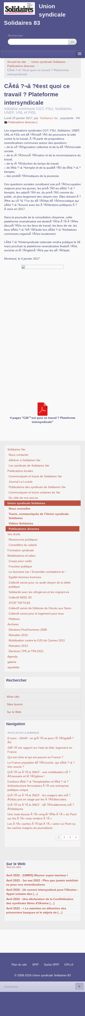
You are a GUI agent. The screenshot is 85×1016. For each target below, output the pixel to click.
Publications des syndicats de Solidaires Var (37, 487)
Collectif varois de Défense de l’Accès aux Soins (40, 608)
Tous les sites (13, 867)
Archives (13, 624)
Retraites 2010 (18, 635)
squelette (13, 667)
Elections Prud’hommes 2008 (28, 629)
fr (79, 986)
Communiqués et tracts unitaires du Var (34, 492)
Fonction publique (20, 566)
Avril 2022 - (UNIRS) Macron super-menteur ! (37, 875)
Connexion (11, 986)
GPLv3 (68, 964)
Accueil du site (16, 61)
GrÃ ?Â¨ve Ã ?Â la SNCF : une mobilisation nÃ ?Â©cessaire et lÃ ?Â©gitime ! (38, 774)
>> (72, 41)
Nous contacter (18, 454)
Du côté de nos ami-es (23, 497)
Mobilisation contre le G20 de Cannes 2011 (37, 640)
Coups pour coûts (20, 561)
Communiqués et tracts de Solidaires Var (35, 476)
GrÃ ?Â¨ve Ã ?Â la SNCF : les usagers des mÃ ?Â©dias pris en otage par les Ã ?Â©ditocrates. (39, 797)
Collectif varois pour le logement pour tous (36, 613)
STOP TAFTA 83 (19, 602)
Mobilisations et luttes (21, 555)
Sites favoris (15, 704)
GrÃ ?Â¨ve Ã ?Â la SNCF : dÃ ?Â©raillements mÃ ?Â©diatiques (40, 807)
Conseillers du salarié (23, 545)
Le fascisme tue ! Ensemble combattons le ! (37, 571)
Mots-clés (13, 696)
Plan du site (19, 964)
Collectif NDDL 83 (20, 597)
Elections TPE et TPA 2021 (26, 651)
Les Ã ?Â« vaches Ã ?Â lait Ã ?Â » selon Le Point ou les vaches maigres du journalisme (41, 826)
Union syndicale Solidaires (48, 61)
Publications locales (20, 471)
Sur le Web (14, 712)
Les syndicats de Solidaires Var (29, 465)
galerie (11, 662)
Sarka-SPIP (51, 964)
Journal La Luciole (21, 481)
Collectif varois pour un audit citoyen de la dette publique (40, 584)
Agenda (12, 656)
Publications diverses (21, 66)
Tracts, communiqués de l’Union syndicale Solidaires (39, 516)
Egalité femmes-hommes (25, 577)
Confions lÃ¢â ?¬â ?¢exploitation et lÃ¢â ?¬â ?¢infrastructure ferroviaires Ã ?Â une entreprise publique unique (38, 786)
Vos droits (13, 534)
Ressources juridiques (23, 539)
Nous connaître (19, 508)
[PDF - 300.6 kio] (42, 409)
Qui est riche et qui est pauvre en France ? (35, 757)
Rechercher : (16, 35)
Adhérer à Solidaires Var (24, 460)
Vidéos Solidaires (21, 523)
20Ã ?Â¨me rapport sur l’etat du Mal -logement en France (39, 749)
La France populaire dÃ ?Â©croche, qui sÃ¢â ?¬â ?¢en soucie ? (41, 764)
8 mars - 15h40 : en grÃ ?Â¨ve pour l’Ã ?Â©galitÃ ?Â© (40, 740)
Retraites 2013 (18, 645)
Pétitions (14, 619)
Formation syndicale (20, 550)
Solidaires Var (49, 118)
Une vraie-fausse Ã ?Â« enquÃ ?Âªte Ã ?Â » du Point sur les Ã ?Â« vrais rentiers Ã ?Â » (42, 816)
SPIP (35, 964)
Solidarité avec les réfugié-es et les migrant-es (39, 592)
